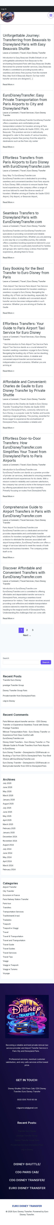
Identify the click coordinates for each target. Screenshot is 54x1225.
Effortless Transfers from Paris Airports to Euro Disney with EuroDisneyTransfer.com (26, 162)
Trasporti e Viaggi (10, 928)
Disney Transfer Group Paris (15, 690)
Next (27, 635)
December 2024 (10, 836)
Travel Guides (9, 949)
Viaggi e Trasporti (10, 965)
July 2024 (7, 849)
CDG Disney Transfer (26, 1180)
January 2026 (9, 800)
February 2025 (9, 828)
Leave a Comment (10, 53)
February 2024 (9, 869)
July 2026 (7, 783)
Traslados (7, 920)
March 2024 (8, 865)
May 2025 (7, 816)
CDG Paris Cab (28, 1088)
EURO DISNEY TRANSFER (27, 1206)
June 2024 (7, 853)
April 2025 (7, 820)
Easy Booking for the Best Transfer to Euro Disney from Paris (26, 272)
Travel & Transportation (13, 936)
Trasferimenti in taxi (11, 916)
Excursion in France (11, 895)
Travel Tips (8, 957)
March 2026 (8, 795)
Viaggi (5, 961)
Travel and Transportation (14, 940)
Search (6, 658)
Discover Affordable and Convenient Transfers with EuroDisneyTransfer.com (24, 572)
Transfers (7, 907)
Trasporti (7, 924)
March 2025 (8, 824)
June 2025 (7, 812)
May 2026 (7, 791)
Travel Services (27, 113)
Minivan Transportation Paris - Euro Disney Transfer (25, 732)
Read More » (8, 84)
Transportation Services (13, 912)
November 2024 (10, 841)
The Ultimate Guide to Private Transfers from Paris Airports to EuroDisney (26, 745)
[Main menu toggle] (51, 15)
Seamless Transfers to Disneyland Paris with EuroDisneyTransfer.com (22, 217)
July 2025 (7, 808)
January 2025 (9, 832)
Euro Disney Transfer (31, 1091)
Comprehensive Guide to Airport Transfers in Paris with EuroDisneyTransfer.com (27, 511)
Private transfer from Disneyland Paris (19, 696)
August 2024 (8, 845)
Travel (23, 53)
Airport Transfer (10, 887)
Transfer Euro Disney (12, 680)
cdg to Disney (9, 701)
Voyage (6, 973)
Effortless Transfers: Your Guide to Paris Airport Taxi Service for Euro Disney (24, 328)
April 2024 (7, 861)
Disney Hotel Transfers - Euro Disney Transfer (23, 742)
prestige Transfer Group (13, 685)
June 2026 (7, 787)
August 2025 (8, 804)
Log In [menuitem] (3, 9)
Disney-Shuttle (14, 1088)
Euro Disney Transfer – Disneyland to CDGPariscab (25, 752)
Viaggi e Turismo (10, 969)
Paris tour (7, 903)
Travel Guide (8, 944)
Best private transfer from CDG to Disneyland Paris (24, 766)
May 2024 (7, 857)
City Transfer (8, 891)
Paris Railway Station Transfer (15, 899)
